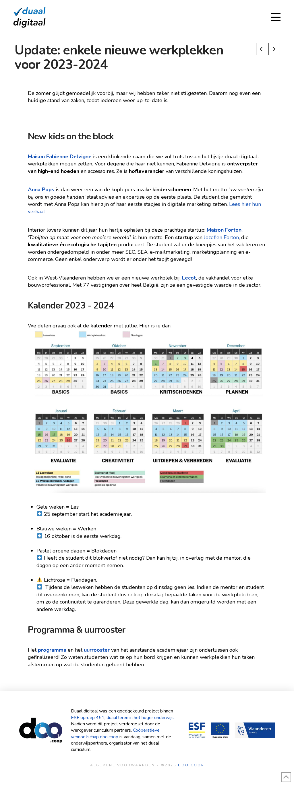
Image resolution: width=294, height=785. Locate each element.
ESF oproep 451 (88, 717)
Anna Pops (41, 189)
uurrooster (97, 650)
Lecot (189, 277)
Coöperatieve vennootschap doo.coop (115, 733)
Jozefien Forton (221, 237)
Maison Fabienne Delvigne (60, 156)
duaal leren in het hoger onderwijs (140, 717)
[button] (276, 17)
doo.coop (191, 765)
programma (52, 650)
